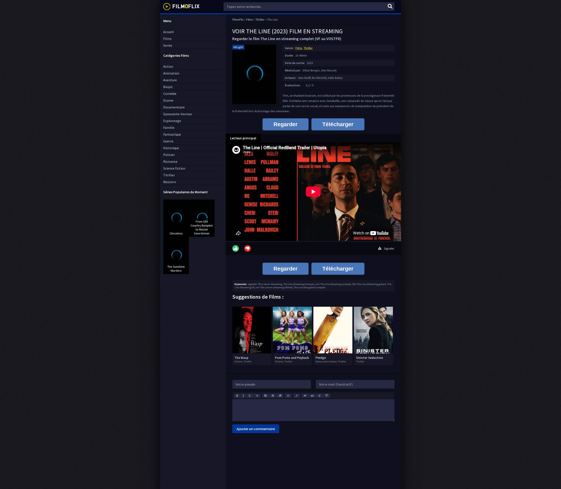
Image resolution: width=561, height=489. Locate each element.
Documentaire (174, 107)
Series (167, 45)
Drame (168, 100)
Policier (169, 154)
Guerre (168, 141)
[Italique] (243, 395)
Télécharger (337, 124)
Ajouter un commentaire (256, 429)
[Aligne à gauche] (265, 395)
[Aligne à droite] (280, 395)
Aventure (170, 80)
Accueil (168, 32)
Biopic (168, 87)
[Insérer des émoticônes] (288, 395)
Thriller (169, 175)
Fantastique (172, 134)
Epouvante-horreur (177, 114)
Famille (168, 127)
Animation (171, 73)
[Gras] (237, 395)
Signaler (389, 248)
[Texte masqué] (305, 395)
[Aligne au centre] (273, 395)
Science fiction (174, 168)
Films (167, 38)
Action (168, 66)
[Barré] (257, 395)
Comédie (169, 93)
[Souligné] (250, 395)
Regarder (285, 124)
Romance (170, 161)
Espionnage (172, 121)
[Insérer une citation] (312, 395)
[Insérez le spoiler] (326, 395)
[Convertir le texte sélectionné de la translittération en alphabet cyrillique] (319, 395)
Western (169, 182)
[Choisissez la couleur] (296, 395)
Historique (171, 148)
